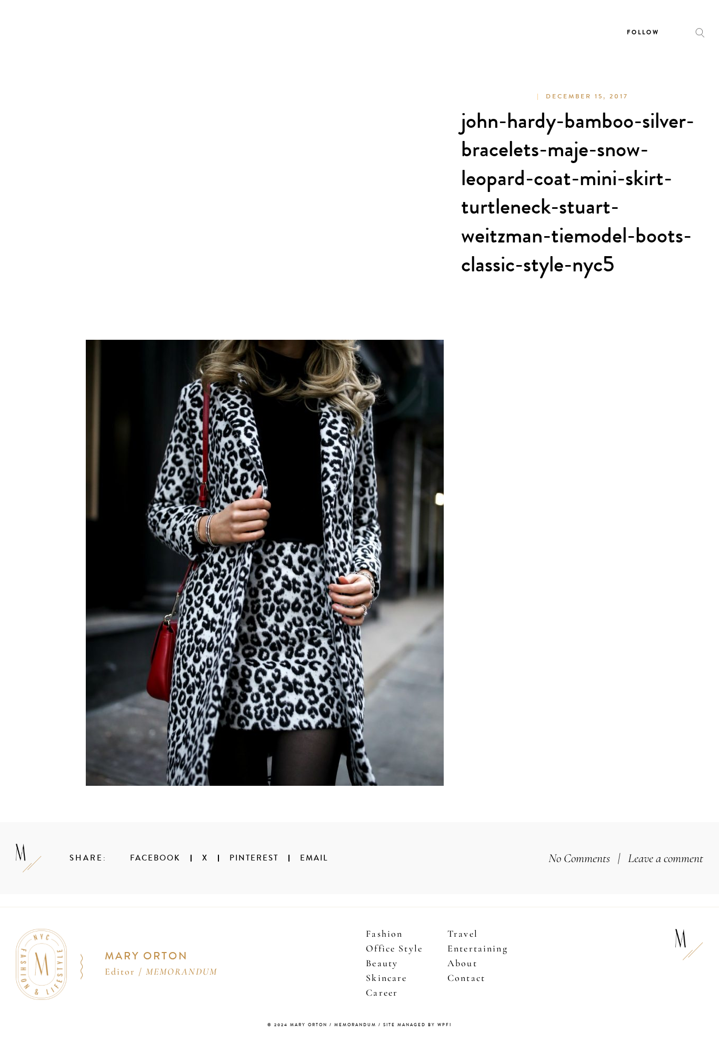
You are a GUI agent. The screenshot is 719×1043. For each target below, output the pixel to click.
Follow (643, 32)
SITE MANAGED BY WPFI (417, 1025)
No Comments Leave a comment (625, 858)
